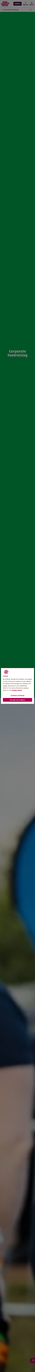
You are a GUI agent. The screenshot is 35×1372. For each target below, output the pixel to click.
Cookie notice (17, 690)
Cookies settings (17, 695)
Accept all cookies (17, 700)
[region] (17, 686)
